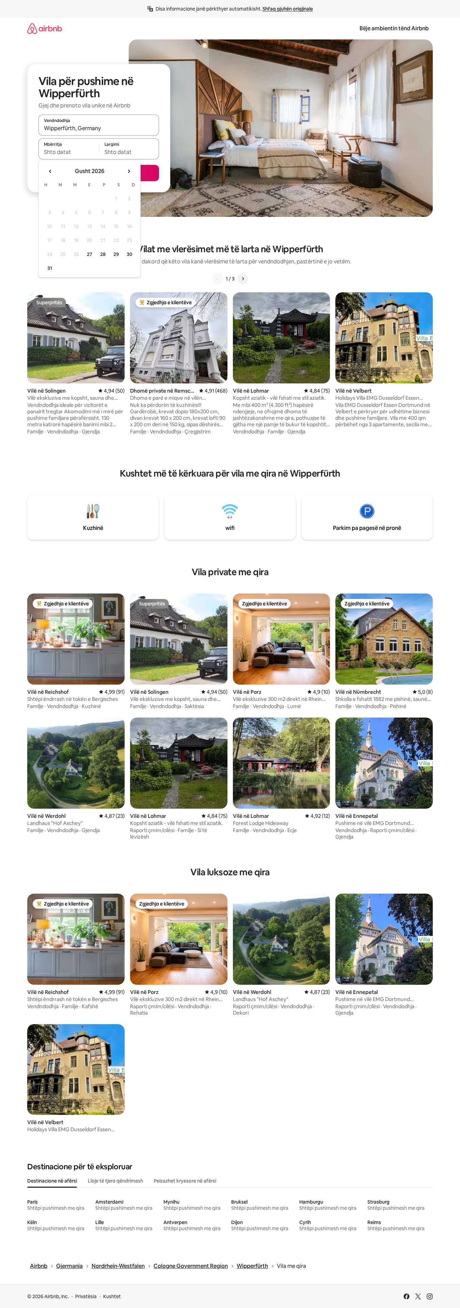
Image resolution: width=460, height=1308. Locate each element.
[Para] (242, 278)
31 (49, 268)
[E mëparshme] (217, 278)
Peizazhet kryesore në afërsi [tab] (185, 1181)
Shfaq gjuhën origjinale (288, 9)
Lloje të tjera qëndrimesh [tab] (115, 1181)
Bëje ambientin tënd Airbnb (394, 28)
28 (103, 254)
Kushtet (112, 1296)
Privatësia (86, 1296)
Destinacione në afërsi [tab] (52, 1181)
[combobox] (99, 128)
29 (116, 254)
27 (89, 254)
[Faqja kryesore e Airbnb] (44, 28)
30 (129, 254)
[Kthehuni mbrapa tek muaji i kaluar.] (50, 171)
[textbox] (68, 152)
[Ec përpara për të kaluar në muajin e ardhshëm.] (129, 171)
